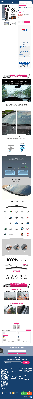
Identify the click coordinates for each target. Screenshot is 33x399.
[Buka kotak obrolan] (31, 397)
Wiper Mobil (21, 378)
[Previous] (3, 13)
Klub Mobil (21, 368)
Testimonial (26, 378)
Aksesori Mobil (20, 377)
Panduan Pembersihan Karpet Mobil (28, 371)
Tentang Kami (13, 378)
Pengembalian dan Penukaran (14, 371)
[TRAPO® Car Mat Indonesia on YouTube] (2, 388)
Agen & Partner (20, 370)
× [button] (31, 1)
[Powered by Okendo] (6, 330)
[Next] (17, 13)
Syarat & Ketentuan (27, 372)
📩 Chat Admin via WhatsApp (24, 62)
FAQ (11, 368)
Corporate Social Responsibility (14, 377)
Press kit (26, 375)
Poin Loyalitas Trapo (13, 2)
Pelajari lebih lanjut (22, 5)
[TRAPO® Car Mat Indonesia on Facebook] (1, 388)
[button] (21, 12)
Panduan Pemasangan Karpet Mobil (28, 369)
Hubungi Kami (26, 379)
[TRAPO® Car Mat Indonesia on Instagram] (4, 388)
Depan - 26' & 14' (21, 18)
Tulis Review (28, 330)
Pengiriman (13, 369)
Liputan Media (26, 376)
